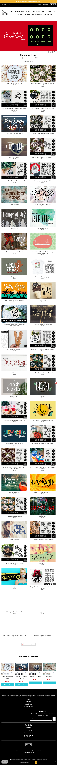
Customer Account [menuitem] (49, 14)
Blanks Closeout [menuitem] (37, 14)
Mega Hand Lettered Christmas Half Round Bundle (42, 587)
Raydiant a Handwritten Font (42, 492)
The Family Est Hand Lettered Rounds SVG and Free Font (14, 109)
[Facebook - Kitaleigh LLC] (48, 52)
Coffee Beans (42, 300)
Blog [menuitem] (43, 11)
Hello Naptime (14, 539)
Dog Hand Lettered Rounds (14, 516)
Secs (49, 42)
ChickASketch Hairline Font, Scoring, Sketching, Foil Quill (42, 252)
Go (36, 762)
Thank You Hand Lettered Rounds (14, 563)
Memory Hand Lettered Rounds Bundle (42, 133)
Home (2, 52)
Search (28, 699)
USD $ (9, 4)
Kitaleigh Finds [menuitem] (50, 11)
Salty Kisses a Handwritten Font (14, 300)
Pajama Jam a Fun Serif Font (14, 252)
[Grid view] (35, 57)
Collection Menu (28, 61)
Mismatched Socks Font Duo (14, 443)
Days (31, 42)
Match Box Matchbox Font (14, 83)
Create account (45, 4)
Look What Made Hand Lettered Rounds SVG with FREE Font (42, 468)
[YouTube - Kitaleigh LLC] (55, 52)
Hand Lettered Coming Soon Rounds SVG (14, 635)
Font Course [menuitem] (35, 11)
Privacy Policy (29, 703)
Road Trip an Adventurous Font (43, 324)
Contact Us (28, 727)
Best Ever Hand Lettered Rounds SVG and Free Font (42, 109)
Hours (37, 43)
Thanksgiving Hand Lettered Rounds (42, 539)
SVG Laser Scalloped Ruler (14, 349)
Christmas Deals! (8, 52)
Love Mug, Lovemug (14, 157)
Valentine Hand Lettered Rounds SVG (14, 420)
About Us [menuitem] (19, 14)
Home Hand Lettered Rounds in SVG (14, 181)
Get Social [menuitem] (27, 14)
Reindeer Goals (14, 204)
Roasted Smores (42, 612)
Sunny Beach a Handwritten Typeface (42, 420)
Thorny (42, 396)
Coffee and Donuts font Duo (42, 204)
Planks (14, 373)
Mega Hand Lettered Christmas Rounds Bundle (42, 84)
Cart (53, 4)
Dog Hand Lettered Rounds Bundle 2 (42, 373)
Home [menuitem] (11, 11)
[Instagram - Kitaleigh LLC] (50, 52)
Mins (43, 42)
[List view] (36, 57)
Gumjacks (14, 587)
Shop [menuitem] (27, 11)
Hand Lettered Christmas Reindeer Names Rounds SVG (14, 468)
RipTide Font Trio (43, 228)
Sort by (21, 57)
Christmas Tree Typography (43, 277)
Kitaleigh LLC (30, 752)
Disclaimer (28, 701)
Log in (39, 4)
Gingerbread (14, 277)
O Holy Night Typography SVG (42, 181)
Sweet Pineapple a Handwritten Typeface (14, 612)
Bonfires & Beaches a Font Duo (14, 133)
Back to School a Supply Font (42, 635)
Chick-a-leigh (42, 563)
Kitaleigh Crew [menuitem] (19, 11)
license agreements (28, 706)
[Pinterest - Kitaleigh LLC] (52, 52)
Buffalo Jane (42, 516)
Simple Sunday (14, 396)
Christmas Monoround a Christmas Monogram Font (14, 324)
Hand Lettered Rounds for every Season (42, 349)
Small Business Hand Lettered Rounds (43, 443)
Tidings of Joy (14, 228)
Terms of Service (28, 704)
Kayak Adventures (14, 492)
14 (31, 644)
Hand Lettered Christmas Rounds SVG (43, 157)
